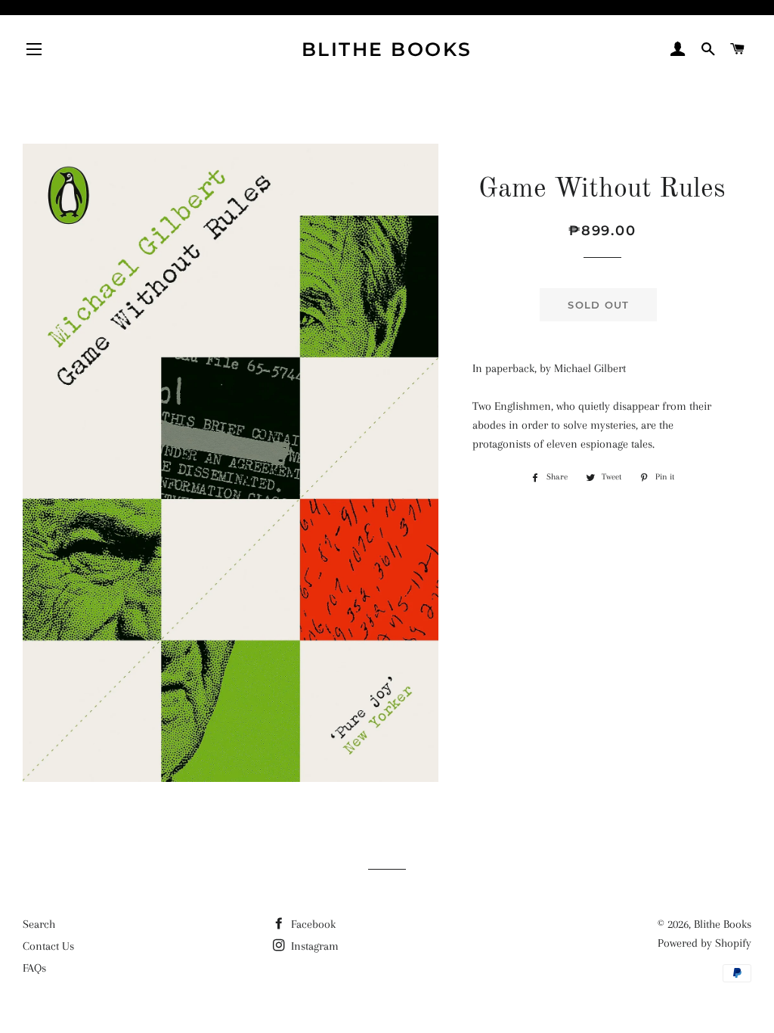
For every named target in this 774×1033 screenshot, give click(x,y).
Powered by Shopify (704, 943)
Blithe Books (387, 49)
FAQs (34, 968)
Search (39, 924)
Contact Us (48, 946)
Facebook (312, 924)
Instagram (313, 946)
